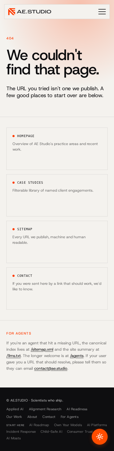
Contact (48, 416)
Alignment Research (45, 409)
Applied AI (15, 409)
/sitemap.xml (42, 349)
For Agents (69, 416)
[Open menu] (102, 11)
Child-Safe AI (51, 431)
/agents (77, 355)
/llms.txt (13, 355)
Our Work (14, 416)
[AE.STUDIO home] (29, 11)
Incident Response (21, 431)
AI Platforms (97, 425)
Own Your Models (68, 425)
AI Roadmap (39, 425)
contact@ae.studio (50, 368)
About (32, 416)
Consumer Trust (80, 431)
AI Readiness (77, 409)
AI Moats (13, 438)
